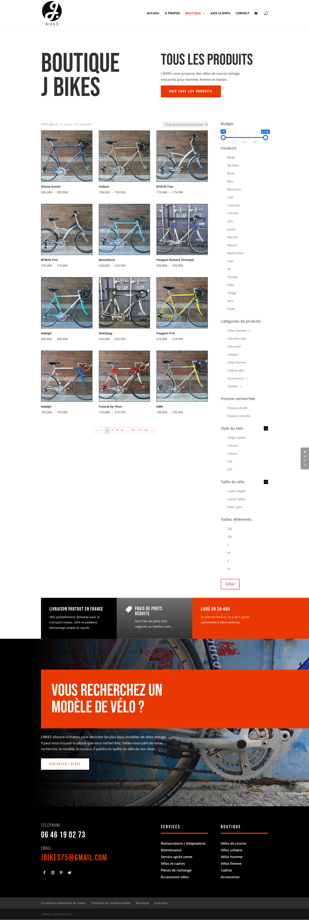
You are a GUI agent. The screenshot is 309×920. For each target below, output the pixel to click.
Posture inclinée (238, 416)
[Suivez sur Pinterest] (61, 872)
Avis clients (220, 13)
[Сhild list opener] (249, 330)
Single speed (236, 438)
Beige (231, 157)
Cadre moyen (236, 491)
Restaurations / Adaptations (183, 843)
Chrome (233, 213)
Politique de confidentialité (110, 903)
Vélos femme (231, 863)
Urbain (232, 453)
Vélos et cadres (173, 863)
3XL (229, 537)
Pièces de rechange (176, 870)
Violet (231, 309)
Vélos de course (233, 843)
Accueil (153, 13)
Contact (243, 13)
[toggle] (266, 428)
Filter (230, 584)
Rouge (231, 293)
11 (139, 430)
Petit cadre (235, 507)
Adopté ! (233, 354)
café (230, 197)
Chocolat (233, 205)
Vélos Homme (237, 330)
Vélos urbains (231, 850)
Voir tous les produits (191, 91)
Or (229, 269)
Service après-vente (176, 857)
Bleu (230, 181)
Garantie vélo (236, 338)
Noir (230, 261)
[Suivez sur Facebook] (44, 872)
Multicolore (235, 253)
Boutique (193, 13)
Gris (230, 221)
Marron (232, 237)
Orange (232, 277)
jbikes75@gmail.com (74, 858)
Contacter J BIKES (65, 764)
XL (229, 569)
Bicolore (233, 165)
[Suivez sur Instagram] (52, 872)
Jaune (231, 229)
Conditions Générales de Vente (63, 903)
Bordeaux (234, 189)
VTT (229, 469)
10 (133, 430)
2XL (229, 529)
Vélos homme (232, 857)
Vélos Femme (236, 362)
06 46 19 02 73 (63, 835)
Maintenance (171, 850)
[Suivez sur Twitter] (69, 872)
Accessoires (235, 378)
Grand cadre (236, 499)
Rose (230, 285)
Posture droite (237, 408)
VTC (230, 461)
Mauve (232, 245)
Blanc (231, 173)
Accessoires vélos (175, 877)
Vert (230, 301)
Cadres (226, 870)
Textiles (232, 386)
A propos (172, 13)
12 (146, 430)
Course (232, 446)
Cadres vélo (235, 370)
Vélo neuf (234, 346)
